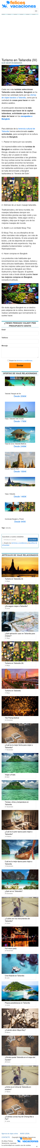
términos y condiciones (24, 360)
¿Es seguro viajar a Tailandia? (16, 606)
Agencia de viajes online (10, 1133)
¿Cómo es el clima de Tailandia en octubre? (18, 1088)
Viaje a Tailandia (10, 494)
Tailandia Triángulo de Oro (13, 394)
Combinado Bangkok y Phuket (14, 519)
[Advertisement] (20, 37)
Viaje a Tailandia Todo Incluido (14, 419)
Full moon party (11, 948)
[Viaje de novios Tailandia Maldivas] (20, 435)
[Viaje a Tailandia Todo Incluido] (20, 410)
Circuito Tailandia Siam (12, 469)
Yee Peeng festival (12, 718)
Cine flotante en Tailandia (14, 975)
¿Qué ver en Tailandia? (14, 891)
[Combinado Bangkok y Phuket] (20, 506)
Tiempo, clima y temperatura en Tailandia (17, 803)
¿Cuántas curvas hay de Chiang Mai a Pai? (19, 1117)
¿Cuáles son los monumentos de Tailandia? (17, 919)
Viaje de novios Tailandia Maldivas (15, 444)
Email (4, 329)
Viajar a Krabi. (10, 774)
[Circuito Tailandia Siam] (20, 462)
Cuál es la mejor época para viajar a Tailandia (18, 862)
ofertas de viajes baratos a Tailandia (19, 96)
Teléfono (4, 337)
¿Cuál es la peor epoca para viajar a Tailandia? (18, 832)
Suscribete (32, 540)
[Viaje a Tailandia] (20, 481)
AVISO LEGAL (25, 1133)
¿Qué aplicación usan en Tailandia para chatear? (20, 634)
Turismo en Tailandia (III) (14, 663)
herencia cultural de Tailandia (18, 130)
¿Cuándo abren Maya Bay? (15, 1030)
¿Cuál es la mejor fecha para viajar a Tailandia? (19, 746)
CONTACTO (6, 1137)
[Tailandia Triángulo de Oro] (20, 381)
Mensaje (4, 345)
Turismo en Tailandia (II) (14, 579)
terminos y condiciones (19, 543)
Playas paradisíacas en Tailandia (17, 1003)
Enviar (20, 365)
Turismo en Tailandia (13, 690)
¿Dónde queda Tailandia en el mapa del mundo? (20, 1058)
